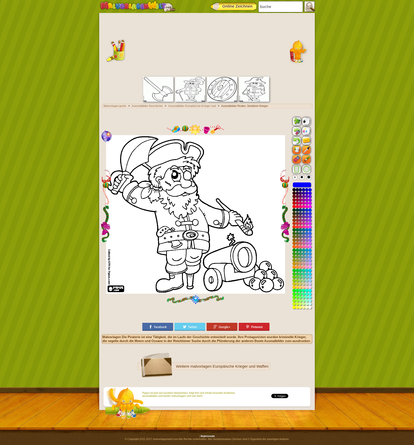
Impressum (208, 436)
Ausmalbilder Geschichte (147, 106)
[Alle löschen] (296, 131)
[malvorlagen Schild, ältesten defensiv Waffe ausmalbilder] (222, 100)
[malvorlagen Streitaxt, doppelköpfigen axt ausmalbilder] (158, 100)
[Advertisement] (207, 44)
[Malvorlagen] (137, 6)
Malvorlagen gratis (115, 106)
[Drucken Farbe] (306, 131)
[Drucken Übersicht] (306, 121)
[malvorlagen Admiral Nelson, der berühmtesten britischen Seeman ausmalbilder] (254, 100)
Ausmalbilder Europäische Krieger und (192, 106)
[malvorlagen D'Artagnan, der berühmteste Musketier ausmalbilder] (190, 100)
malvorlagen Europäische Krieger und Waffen (229, 366)
